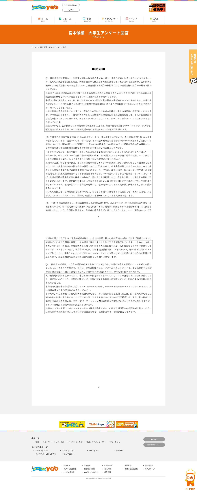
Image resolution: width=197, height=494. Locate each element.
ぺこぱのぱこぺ (68, 454)
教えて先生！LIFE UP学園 (46, 454)
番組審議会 (149, 466)
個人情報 (107, 469)
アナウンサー (111, 19)
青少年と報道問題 (70, 469)
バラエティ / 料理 (75, 442)
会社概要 (67, 466)
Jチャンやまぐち (42, 450)
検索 (72, 10)
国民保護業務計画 (131, 469)
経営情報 (107, 472)
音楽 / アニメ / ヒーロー (96, 442)
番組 (87, 19)
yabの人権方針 (69, 472)
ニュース (66, 19)
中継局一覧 (108, 466)
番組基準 (128, 466)
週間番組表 (72, 5)
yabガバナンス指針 (91, 472)
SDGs (155, 19)
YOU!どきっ (94, 450)
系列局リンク (150, 469)
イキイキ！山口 (68, 450)
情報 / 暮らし (115, 442)
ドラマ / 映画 (59, 442)
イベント (133, 19)
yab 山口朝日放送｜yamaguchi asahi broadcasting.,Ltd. (44, 7)
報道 (37, 442)
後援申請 (154, 439)
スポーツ (46, 442)
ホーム (44, 19)
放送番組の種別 (89, 469)
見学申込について (154, 444)
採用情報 (87, 466)
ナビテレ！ (120, 450)
